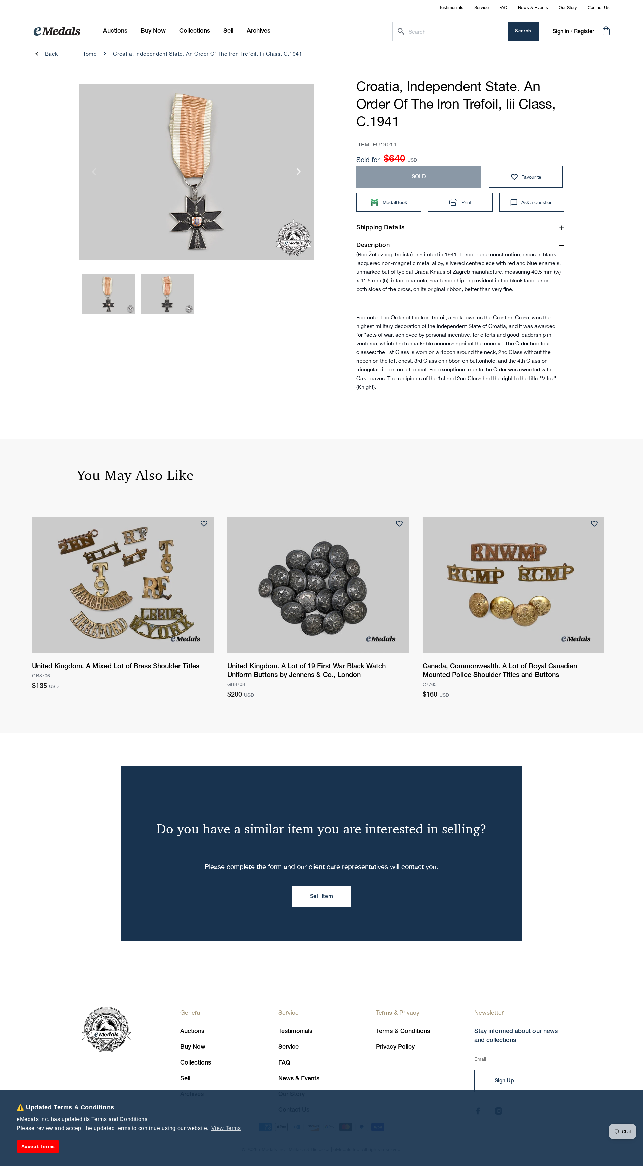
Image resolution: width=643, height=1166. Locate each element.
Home (89, 54)
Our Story (568, 7)
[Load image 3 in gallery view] (108, 294)
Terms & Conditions (403, 1031)
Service (481, 7)
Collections (195, 1063)
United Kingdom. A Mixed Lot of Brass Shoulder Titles (115, 667)
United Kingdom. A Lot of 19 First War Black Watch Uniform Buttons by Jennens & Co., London (306, 671)
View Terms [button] (226, 1128)
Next (298, 174)
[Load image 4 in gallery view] (167, 294)
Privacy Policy (395, 1047)
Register (584, 31)
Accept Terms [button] (38, 1146)
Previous (94, 174)
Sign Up (504, 1081)
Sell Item (321, 896)
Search (523, 31)
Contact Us (599, 7)
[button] (153, 31)
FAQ (503, 7)
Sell (185, 1078)
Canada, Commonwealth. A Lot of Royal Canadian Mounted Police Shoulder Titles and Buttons (500, 671)
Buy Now (192, 1047)
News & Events (533, 7)
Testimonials (451, 7)
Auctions (192, 1031)
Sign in (561, 31)
